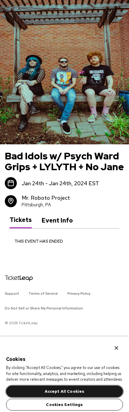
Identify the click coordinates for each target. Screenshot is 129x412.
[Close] (112, 344)
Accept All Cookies (64, 391)
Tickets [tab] (21, 220)
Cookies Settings (64, 404)
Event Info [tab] (57, 220)
